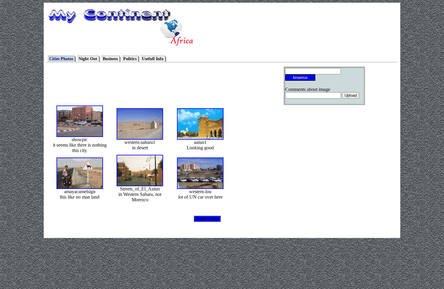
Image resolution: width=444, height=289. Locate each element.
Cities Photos (61, 59)
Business (110, 59)
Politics (130, 59)
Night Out (88, 59)
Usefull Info (152, 59)
